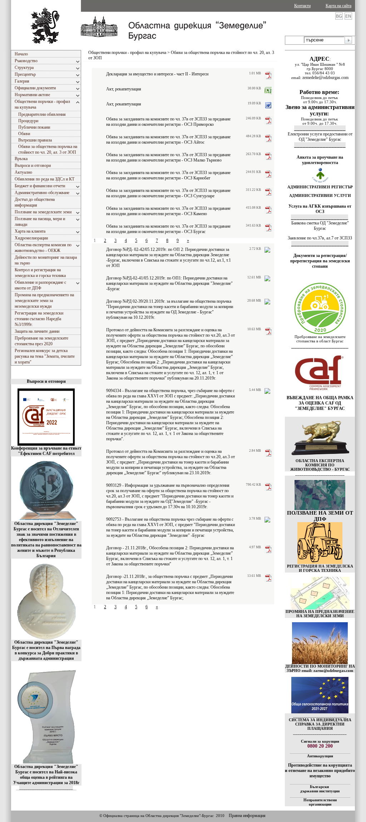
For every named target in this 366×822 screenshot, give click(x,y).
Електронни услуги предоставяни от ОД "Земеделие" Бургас (320, 137)
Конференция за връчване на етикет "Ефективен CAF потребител (46, 451)
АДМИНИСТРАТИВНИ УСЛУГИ (320, 195)
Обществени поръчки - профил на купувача (127, 52)
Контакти (302, 5)
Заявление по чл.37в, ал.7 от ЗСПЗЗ (320, 238)
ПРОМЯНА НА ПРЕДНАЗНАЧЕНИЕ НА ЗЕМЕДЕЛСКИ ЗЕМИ (320, 613)
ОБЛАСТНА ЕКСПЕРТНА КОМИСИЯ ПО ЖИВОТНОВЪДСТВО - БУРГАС (320, 465)
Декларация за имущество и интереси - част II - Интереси (157, 73)
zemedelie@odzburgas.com (325, 77)
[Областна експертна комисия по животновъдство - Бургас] (320, 457)
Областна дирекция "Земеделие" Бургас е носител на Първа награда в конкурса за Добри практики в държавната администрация (46, 650)
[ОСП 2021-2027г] (319, 711)
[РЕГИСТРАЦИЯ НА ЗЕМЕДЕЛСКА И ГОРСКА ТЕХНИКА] (319, 562)
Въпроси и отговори (46, 381)
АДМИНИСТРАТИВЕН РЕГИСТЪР (320, 187)
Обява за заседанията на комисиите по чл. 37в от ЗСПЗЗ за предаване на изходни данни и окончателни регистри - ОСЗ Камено (168, 211)
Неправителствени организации (320, 802)
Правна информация (247, 815)
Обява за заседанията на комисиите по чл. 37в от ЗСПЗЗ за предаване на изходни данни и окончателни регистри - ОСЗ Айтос (168, 139)
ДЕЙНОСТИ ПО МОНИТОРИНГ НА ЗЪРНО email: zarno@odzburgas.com (320, 668)
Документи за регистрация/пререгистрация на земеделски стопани (320, 261)
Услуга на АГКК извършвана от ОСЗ (319, 209)
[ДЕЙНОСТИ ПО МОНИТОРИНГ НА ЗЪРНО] (320, 643)
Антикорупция (320, 756)
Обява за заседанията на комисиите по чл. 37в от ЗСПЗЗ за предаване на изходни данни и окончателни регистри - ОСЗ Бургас (168, 229)
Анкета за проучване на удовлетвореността (320, 160)
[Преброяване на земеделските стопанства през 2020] (320, 333)
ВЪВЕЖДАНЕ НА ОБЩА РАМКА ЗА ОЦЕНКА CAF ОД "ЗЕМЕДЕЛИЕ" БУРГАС (320, 403)
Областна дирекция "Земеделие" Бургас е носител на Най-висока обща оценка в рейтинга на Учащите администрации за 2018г (46, 774)
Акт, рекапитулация (123, 88)
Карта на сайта (338, 5)
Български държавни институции (320, 788)
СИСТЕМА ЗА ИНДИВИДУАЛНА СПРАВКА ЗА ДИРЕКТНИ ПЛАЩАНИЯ (320, 724)
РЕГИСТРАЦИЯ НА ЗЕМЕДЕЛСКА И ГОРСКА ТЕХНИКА (320, 568)
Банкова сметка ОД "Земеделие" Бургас (320, 226)
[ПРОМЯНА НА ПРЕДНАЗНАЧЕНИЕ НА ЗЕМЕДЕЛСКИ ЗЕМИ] (320, 607)
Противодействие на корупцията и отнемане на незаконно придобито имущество (320, 770)
